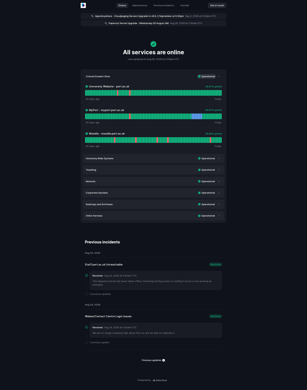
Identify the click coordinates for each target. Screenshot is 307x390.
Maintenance (140, 5)
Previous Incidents (164, 5)
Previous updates (152, 360)
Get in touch (217, 5)
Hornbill (185, 5)
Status (122, 5)
